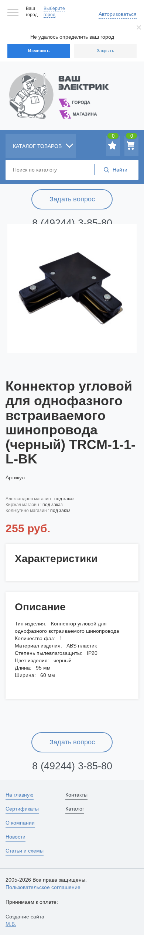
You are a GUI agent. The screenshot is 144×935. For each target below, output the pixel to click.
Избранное (113, 137)
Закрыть (105, 50)
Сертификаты (22, 809)
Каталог (74, 809)
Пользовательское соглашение (43, 887)
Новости (15, 837)
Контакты (76, 795)
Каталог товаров (38, 146)
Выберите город (54, 11)
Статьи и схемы (25, 851)
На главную (20, 795)
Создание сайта (25, 920)
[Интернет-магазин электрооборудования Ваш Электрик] (72, 86)
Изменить (38, 50)
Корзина (131, 137)
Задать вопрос (72, 199)
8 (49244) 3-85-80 (72, 223)
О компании (20, 823)
